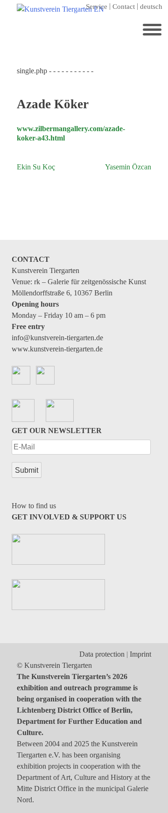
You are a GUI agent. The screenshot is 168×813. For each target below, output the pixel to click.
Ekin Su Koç (36, 167)
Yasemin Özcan (128, 167)
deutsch (151, 6)
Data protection (102, 654)
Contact (123, 6)
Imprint (140, 654)
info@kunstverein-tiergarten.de (57, 338)
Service (96, 6)
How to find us (34, 506)
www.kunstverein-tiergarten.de (57, 349)
